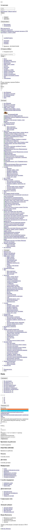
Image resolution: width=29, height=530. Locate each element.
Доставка (6, 18)
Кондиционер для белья (13, 358)
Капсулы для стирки (21, 228)
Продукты (6, 67)
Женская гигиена (20, 201)
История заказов (8, 509)
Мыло (10, 206)
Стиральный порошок (12, 351)
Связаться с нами (8, 483)
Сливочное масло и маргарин (14, 296)
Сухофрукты (15, 140)
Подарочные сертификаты (11, 493)
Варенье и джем (12, 172)
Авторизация (7, 25)
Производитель (9, 95)
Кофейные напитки (22, 117)
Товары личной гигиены (11, 193)
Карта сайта (7, 485)
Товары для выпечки (9, 71)
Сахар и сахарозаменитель (14, 280)
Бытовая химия (8, 60)
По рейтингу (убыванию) (10, 388)
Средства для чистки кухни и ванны (13, 218)
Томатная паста (17, 165)
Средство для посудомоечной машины (14, 236)
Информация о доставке (10, 472)
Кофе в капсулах (18, 115)
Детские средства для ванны (14, 182)
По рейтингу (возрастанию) (11, 389)
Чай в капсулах (12, 128)
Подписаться (4, 438)
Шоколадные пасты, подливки (15, 175)
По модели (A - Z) (8, 390)
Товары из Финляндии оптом (11, 470)
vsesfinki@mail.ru (8, 38)
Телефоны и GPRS (9, 70)
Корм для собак (11, 244)
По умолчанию (8, 381)
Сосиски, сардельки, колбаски (15, 287)
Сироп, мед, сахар (11, 176)
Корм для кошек (11, 246)
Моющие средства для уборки (15, 359)
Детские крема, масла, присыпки (15, 186)
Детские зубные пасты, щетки (15, 187)
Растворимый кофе (13, 114)
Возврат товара (8, 484)
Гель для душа (16, 204)
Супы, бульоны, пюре (22, 142)
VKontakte (6, 40)
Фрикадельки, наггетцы (13, 286)
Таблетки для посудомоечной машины (14, 224)
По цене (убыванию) (9, 386)
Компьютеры (7, 63)
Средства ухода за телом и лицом (16, 208)
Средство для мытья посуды (14, 348)
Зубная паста (15, 203)
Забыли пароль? (12, 11)
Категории (6, 250)
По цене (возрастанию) (10, 385)
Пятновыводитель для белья (11, 233)
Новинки (7, 92)
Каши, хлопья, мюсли (22, 132)
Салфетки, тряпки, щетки (13, 354)
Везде (5, 58)
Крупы (11, 153)
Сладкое (6, 68)
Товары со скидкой (9, 495)
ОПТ (5, 97)
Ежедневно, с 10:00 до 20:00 (8, 32)
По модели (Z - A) (8, 392)
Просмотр (3, 408)
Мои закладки (7, 510)
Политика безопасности (10, 475)
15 (4, 397)
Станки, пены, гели (22, 200)
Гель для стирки (18, 211)
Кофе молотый (17, 110)
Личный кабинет (8, 507)
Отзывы (7, 96)
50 (4, 400)
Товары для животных (10, 74)
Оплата (6, 17)
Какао (10, 118)
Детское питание (11, 189)
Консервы (13, 154)
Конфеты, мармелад (12, 171)
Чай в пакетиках (11, 126)
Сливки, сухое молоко (12, 265)
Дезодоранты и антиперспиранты (14, 199)
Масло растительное (21, 164)
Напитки (7, 247)
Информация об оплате (10, 474)
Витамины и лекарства (10, 61)
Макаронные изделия (22, 151)
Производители (8, 491)
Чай (5, 76)
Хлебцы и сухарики (21, 139)
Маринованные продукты (15, 289)
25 (4, 398)
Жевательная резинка (12, 174)
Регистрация (4, 11)
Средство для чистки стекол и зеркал (13, 214)
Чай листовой (10, 129)
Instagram (6, 42)
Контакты (6, 471)
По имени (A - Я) (8, 382)
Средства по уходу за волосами (15, 330)
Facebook (6, 43)
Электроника (7, 78)
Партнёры (6, 494)
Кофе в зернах (16, 108)
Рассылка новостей (9, 512)
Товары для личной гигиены (11, 75)
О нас (5, 468)
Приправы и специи (21, 135)
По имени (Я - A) (8, 383)
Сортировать (4, 378)
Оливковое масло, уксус (13, 298)
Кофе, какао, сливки (9, 64)
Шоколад (9, 168)
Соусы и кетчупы (19, 156)
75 (4, 401)
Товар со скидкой (9, 93)
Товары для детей (8, 72)
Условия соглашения (9, 477)
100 (5, 403)
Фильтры (12, 122)
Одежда (6, 65)
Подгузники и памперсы (13, 181)
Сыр (9, 160)
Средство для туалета (22, 215)
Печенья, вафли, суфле (13, 169)
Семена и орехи (19, 133)
